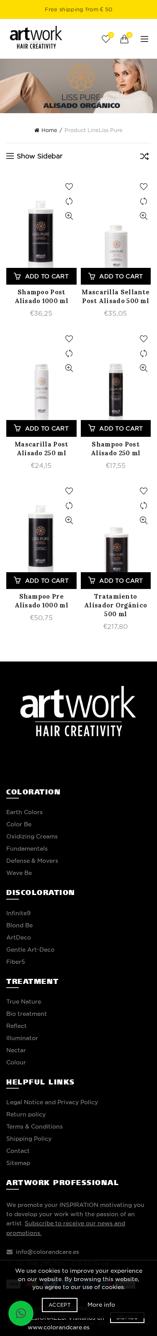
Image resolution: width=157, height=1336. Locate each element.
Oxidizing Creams (32, 836)
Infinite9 (18, 913)
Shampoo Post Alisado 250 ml (115, 448)
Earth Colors (24, 812)
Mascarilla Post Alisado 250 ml (41, 448)
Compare (69, 201)
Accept (60, 1304)
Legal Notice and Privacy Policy (52, 1102)
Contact (18, 1150)
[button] (20, 1313)
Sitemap (18, 1163)
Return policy (26, 1114)
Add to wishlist (69, 186)
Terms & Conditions (34, 1126)
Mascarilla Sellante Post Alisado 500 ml (115, 296)
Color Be (18, 824)
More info (101, 1304)
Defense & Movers (32, 860)
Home (49, 130)
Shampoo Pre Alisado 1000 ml (42, 600)
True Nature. (24, 1001)
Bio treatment (26, 1013)
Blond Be (19, 925)
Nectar (16, 1050)
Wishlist (111, 35)
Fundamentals (27, 848)
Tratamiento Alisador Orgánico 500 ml (115, 605)
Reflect (16, 1025)
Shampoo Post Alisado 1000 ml (42, 296)
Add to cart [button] (47, 276)
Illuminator (22, 1038)
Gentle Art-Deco (30, 949)
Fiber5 (15, 961)
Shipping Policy (28, 1138)
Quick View (69, 216)
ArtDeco (18, 937)
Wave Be (19, 872)
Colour (16, 1062)
